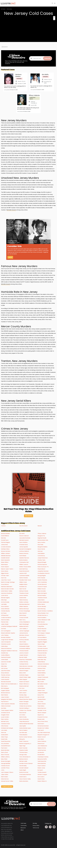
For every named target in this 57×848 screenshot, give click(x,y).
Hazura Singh (41, 644)
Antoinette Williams (24, 648)
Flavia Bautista (23, 735)
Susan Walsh (41, 675)
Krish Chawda (41, 578)
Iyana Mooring (41, 609)
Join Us (10, 257)
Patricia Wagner (5, 542)
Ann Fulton (22, 715)
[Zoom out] (54, 19)
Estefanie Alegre (23, 675)
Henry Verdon (41, 542)
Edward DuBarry (23, 644)
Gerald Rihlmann (5, 746)
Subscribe (47, 58)
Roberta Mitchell (24, 686)
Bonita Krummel (23, 772)
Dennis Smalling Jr (24, 708)
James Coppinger (24, 631)
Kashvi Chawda (23, 578)
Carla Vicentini (5, 679)
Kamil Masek (22, 555)
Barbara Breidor (5, 533)
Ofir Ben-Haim (5, 575)
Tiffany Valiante (42, 533)
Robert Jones (41, 768)
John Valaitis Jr (23, 628)
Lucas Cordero (5, 717)
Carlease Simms (23, 664)
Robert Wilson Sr (42, 781)
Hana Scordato (5, 620)
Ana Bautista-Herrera (43, 573)
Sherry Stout (4, 752)
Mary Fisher (4, 759)
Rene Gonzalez (42, 591)
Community (24, 825)
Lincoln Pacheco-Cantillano (45, 611)
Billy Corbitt (41, 681)
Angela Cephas (5, 690)
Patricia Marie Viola (43, 540)
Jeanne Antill (22, 573)
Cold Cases (23, 823)
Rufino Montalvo (23, 781)
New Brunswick (23, 526)
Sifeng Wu (22, 739)
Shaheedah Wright (24, 646)
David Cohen (41, 779)
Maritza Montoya (24, 609)
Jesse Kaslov (41, 600)
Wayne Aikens (41, 679)
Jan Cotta (40, 701)
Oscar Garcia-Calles (25, 779)
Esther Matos (41, 604)
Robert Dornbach (24, 681)
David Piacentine (5, 741)
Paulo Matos (41, 706)
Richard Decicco (5, 693)
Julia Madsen (41, 553)
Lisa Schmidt (41, 697)
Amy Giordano (5, 743)
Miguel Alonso (5, 573)
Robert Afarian (42, 704)
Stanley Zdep (23, 695)
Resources (23, 827)
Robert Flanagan (24, 701)
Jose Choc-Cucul (6, 580)
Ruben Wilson (4, 562)
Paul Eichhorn (4, 701)
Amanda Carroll (5, 712)
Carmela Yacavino (43, 648)
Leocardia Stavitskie (24, 538)
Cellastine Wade (42, 657)
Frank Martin (22, 637)
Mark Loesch (22, 693)
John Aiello (4, 730)
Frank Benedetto (42, 639)
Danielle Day (4, 653)
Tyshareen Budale (24, 575)
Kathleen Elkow (5, 549)
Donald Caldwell (23, 768)
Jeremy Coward (23, 653)
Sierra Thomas (5, 754)
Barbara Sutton (23, 759)
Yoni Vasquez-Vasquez (44, 633)
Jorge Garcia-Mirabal (7, 639)
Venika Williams (5, 655)
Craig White (41, 626)
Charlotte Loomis (5, 644)
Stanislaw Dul (23, 586)
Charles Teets (41, 560)
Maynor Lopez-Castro (7, 569)
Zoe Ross (3, 628)
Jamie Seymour (42, 750)
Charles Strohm (5, 765)
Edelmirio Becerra (42, 651)
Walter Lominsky (23, 602)
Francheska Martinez (25, 774)
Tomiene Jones (42, 646)
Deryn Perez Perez (43, 721)
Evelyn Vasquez (42, 631)
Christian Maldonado (43, 602)
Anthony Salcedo (24, 639)
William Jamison (5, 553)
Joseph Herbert (23, 655)
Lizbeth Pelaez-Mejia (25, 677)
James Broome (23, 633)
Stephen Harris (42, 655)
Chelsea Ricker (42, 699)
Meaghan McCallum (6, 699)
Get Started (28, 516)
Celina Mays (4, 646)
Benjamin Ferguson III (43, 735)
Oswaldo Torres (42, 710)
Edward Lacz (41, 743)
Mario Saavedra (5, 560)
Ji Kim (2, 770)
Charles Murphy (5, 611)
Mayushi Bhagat (42, 562)
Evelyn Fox (4, 664)
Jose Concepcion (6, 642)
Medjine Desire (23, 584)
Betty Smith (22, 673)
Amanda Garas (23, 544)
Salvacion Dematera (43, 664)
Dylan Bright (22, 770)
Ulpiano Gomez (42, 748)
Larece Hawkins (23, 595)
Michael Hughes (5, 597)
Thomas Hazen (23, 752)
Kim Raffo (22, 533)
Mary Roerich (23, 613)
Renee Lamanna (23, 553)
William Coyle (23, 582)
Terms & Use (36, 827)
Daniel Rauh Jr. (42, 635)
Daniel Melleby (42, 673)
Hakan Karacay (23, 600)
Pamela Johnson (5, 675)
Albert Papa (4, 737)
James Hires (4, 544)
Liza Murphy (41, 752)
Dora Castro (41, 777)
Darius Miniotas (5, 609)
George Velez (23, 754)
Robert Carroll (41, 737)
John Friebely (4, 635)
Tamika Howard (42, 772)
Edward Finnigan (23, 670)
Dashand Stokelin (6, 657)
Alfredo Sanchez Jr (43, 615)
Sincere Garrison (5, 551)
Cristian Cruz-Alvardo (25, 710)
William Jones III (23, 564)
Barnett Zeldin (23, 657)
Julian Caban (4, 774)
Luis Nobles (41, 686)
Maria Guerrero (42, 708)
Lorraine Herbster (6, 547)
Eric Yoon (21, 688)
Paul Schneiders (42, 617)
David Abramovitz (24, 571)
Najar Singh (22, 746)
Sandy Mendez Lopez (25, 728)
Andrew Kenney (23, 662)
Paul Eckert (4, 748)
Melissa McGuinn (23, 626)
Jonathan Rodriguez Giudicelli (9, 626)
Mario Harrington (42, 593)
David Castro (22, 777)
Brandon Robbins (5, 637)
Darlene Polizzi (41, 668)
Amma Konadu (5, 602)
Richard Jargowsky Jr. (25, 743)
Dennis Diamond (42, 584)
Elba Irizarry (4, 686)
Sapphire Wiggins (42, 642)
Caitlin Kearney (5, 677)
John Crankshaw (42, 582)
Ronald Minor (41, 754)
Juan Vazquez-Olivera (7, 772)
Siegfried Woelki (42, 538)
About (22, 830)
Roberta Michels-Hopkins (8, 633)
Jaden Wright (4, 624)
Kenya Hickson (5, 673)
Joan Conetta (23, 690)
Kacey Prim (41, 695)
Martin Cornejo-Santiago (8, 582)
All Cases (3, 9)
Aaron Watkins (23, 542)
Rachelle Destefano (24, 668)
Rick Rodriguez (5, 688)
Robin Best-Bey (42, 659)
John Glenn (41, 739)
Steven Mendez (42, 606)
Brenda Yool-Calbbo (43, 728)
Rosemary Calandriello (25, 659)
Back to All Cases (7, 786)
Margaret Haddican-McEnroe (9, 651)
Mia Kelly (3, 538)
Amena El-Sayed (42, 586)
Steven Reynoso (42, 628)
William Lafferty (5, 757)
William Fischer (42, 589)
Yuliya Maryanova (24, 721)
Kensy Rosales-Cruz (43, 613)
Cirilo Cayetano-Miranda (8, 704)
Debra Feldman (42, 741)
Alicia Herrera (5, 779)
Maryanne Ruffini (42, 759)
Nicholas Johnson (24, 635)
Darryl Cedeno (23, 730)
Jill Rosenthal (4, 615)
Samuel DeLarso (23, 704)
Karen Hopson (5, 566)
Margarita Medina (42, 547)
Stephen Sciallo (23, 750)
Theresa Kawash (23, 651)
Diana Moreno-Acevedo (26, 666)
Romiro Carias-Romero (25, 737)
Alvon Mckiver (5, 606)
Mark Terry (22, 620)
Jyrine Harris (4, 595)
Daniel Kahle (22, 597)
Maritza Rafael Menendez (26, 723)
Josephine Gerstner (43, 571)
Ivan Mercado (23, 732)
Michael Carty (5, 721)
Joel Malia (4, 604)
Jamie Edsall (4, 659)
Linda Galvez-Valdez (6, 591)
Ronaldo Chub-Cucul (25, 580)
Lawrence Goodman (6, 593)
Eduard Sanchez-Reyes (25, 699)
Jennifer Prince (5, 768)
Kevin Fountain (23, 748)
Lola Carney (4, 668)
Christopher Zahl (24, 562)
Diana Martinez (42, 763)
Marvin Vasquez (42, 712)
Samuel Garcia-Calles (7, 781)
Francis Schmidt (23, 617)
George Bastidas (5, 763)
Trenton (3, 526)
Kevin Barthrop (23, 569)
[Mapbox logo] (5, 47)
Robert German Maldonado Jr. (9, 684)
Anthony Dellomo (24, 551)
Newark (40, 526)
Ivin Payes (3, 613)
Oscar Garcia (41, 549)
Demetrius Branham (43, 726)
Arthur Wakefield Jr (24, 622)
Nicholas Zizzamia (6, 681)
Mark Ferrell (22, 589)
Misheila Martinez (5, 555)
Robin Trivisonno (23, 741)
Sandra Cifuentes (42, 580)
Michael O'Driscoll (24, 697)
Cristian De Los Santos (25, 706)
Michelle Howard (11, 210)
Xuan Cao (3, 578)
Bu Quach (40, 770)
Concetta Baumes (43, 624)
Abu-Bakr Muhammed (44, 732)
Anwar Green (41, 670)
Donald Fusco (4, 540)
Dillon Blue (4, 666)
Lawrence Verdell (6, 662)
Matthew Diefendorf (6, 586)
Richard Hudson (42, 595)
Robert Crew (41, 690)
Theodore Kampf (42, 597)
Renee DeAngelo (5, 761)
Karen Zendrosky (24, 719)
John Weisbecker (42, 746)
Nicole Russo (22, 615)
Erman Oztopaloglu (24, 611)
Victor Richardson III (24, 757)
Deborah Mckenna (6, 648)
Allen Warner (41, 622)
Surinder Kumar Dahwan (26, 763)
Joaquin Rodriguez (42, 693)
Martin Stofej (22, 717)
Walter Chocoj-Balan (25, 566)
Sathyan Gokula (23, 591)
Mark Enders (4, 777)
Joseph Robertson (43, 558)
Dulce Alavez (4, 571)
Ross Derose (22, 712)
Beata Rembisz (5, 750)
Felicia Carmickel (5, 706)
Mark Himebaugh (24, 624)
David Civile (4, 739)
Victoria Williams (42, 637)
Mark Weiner (4, 695)
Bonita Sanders (23, 560)
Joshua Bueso (41, 688)
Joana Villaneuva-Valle (44, 620)
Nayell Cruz (41, 715)
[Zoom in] (54, 17)
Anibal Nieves (41, 662)
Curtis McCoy (41, 555)
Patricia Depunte (42, 564)
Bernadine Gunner (43, 684)
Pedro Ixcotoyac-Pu (43, 566)
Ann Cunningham (5, 631)
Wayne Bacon (41, 569)
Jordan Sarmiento (6, 617)
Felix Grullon (22, 642)
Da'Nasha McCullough (7, 728)
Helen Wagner (23, 679)
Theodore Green (24, 593)
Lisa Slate (3, 708)
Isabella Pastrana (24, 558)
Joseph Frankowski (43, 677)
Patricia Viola (4, 622)
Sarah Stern (41, 723)
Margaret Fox (41, 536)
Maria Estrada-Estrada (7, 589)
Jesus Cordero (5, 697)
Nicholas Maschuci (24, 604)
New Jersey (9, 9)
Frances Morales (42, 653)
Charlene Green (5, 723)
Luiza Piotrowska (5, 670)
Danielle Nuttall (5, 558)
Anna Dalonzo (5, 584)
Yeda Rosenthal (42, 761)
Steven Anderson (24, 536)
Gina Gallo (40, 544)
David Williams (5, 536)
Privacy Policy (36, 825)
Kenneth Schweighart (25, 549)
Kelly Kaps (4, 600)
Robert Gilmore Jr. (24, 684)
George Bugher (42, 575)
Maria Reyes (4, 564)
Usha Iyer (40, 551)
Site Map (35, 823)
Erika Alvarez (4, 726)
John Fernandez (42, 666)
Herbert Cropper (42, 774)
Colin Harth (41, 730)
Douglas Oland (5, 715)
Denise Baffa (4, 735)
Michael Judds (23, 761)
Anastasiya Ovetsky (43, 757)
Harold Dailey (23, 765)
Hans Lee (3, 732)
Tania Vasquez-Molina (7, 710)
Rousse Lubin (41, 719)
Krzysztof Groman (43, 717)
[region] (28, 31)
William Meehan (23, 606)
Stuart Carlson (42, 765)
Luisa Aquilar (22, 726)
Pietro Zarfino (4, 719)
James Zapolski (23, 547)
